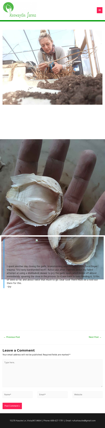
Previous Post (12, 336)
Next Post (95, 336)
